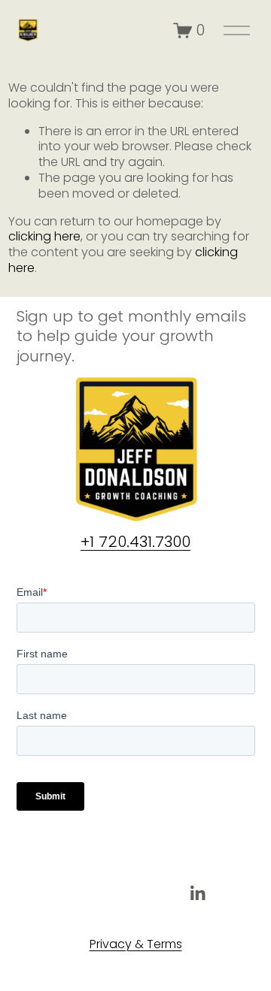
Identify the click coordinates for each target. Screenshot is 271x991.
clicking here (44, 236)
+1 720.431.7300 (135, 541)
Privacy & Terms (136, 945)
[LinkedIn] (197, 893)
